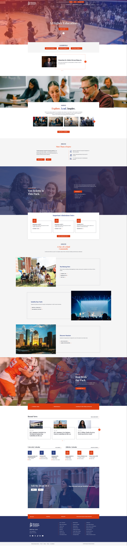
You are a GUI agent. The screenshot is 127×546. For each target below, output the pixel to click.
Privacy (48, 543)
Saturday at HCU (43, 456)
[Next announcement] (85, 62)
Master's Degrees (63, 48)
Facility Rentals (88, 532)
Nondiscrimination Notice (35, 543)
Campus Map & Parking (77, 531)
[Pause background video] (124, 42)
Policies (45, 543)
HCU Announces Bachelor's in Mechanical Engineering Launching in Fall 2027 (38, 434)
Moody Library (75, 526)
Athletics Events (94, 447)
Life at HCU (86, 4)
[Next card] (94, 121)
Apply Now (62, 29)
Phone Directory (89, 529)
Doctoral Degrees (76, 48)
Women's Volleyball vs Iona (82, 456)
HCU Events (57, 447)
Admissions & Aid (77, 4)
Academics (68, 4)
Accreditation (52, 543)
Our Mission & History (36, 309)
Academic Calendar (76, 524)
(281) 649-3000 (34, 529)
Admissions (77, 191)
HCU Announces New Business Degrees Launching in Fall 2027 (62, 433)
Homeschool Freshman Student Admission (84, 516)
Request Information (89, 527)
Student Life (63, 273)
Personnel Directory (89, 531)
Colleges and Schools (76, 529)
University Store (75, 527)
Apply (33, 489)
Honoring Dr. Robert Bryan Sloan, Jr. (70, 60)
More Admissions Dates (63, 236)
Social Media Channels (90, 524)
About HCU (40, 159)
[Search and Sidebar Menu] (97, 4)
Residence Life (64, 275)
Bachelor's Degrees (50, 48)
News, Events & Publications (91, 526)
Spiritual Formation (36, 307)
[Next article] (99, 430)
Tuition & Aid (62, 526)
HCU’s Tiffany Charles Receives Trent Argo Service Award (86, 433)
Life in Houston (64, 341)
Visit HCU (62, 277)
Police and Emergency (76, 532)
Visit (48, 159)
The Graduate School (63, 534)
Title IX (41, 543)
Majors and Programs (63, 524)
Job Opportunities (76, 534)
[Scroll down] (63, 33)
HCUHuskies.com (80, 388)
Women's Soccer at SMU (93, 456)
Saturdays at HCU (37, 224)
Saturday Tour (36, 228)
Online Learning (62, 532)
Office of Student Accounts (90, 534)
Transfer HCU (80, 224)
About (92, 4)
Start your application (80, 194)
